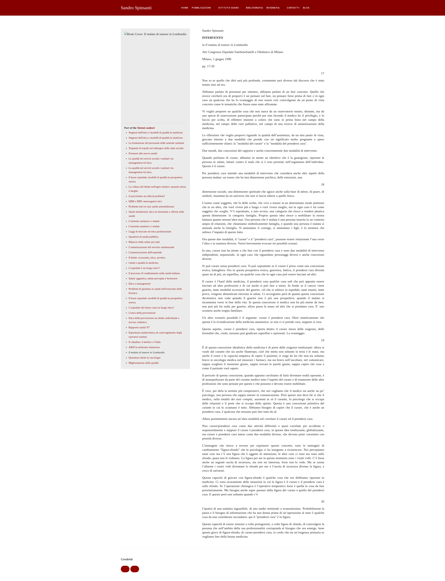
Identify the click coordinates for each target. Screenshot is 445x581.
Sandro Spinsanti (136, 7)
